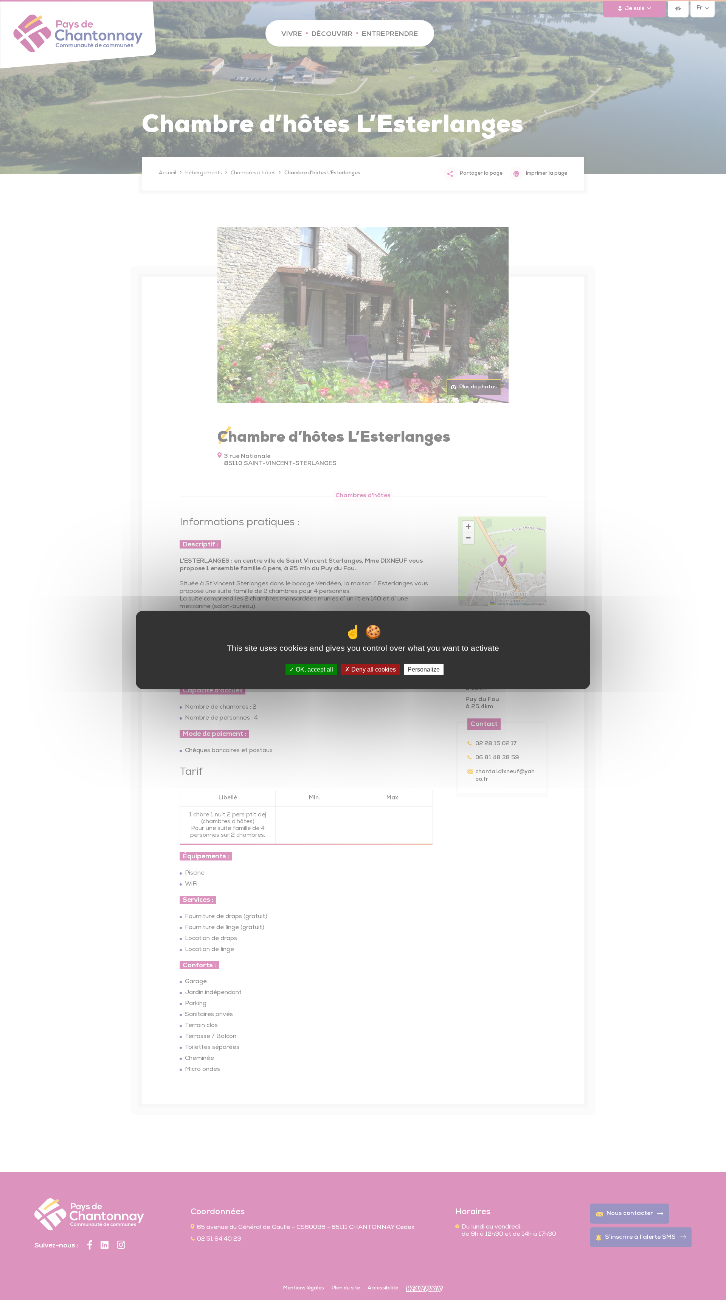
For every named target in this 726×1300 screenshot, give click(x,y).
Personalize (424, 669)
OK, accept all (313, 669)
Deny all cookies (373, 669)
